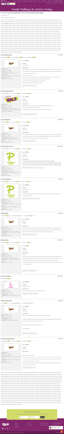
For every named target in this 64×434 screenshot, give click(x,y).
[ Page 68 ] (10, 27)
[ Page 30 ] (48, 21)
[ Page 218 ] (37, 46)
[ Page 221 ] (50, 46)
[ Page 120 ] (37, 33)
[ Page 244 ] (29, 50)
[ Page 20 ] (10, 21)
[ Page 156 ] (11, 38)
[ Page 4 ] (12, 19)
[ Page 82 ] (2, 29)
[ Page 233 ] (41, 48)
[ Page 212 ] (11, 46)
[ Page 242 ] (20, 50)
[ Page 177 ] (41, 40)
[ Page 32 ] (56, 21)
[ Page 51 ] (6, 25)
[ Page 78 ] (48, 27)
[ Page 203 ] (33, 44)
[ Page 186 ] (20, 42)
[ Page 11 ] (37, 19)
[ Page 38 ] (18, 23)
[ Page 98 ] (2, 31)
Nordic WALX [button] (32, 367)
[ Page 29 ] (45, 21)
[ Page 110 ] (53, 31)
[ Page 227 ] (16, 48)
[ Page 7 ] (22, 19)
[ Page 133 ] (33, 387)
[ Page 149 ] (41, 36)
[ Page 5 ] (15, 19)
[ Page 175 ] (33, 40)
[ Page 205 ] (41, 44)
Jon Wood (24, 223)
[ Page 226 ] (11, 48)
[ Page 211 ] (7, 46)
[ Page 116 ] (20, 33)
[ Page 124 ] (54, 33)
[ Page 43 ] (37, 23)
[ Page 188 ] (29, 42)
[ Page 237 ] (59, 48)
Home (15, 0)
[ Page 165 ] (50, 38)
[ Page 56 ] (25, 25)
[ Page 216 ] (29, 46)
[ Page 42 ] (33, 23)
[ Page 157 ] (16, 38)
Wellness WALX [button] (33, 140)
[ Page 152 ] (54, 36)
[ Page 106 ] (36, 31)
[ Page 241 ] (16, 50)
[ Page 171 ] (16, 40)
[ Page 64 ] (56, 25)
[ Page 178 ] (46, 40)
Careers (49, 0)
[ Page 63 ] (52, 25)
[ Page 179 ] (50, 40)
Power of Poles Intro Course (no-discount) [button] (37, 167)
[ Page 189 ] (33, 42)
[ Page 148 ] (37, 36)
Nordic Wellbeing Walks (56, 423)
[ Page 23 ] (22, 21)
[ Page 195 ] (59, 42)
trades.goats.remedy (8, 209)
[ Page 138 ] (54, 387)
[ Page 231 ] (33, 48)
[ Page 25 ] (29, 21)
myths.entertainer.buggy (9, 78)
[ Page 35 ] (6, 23)
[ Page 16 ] (56, 19)
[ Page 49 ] (60, 23)
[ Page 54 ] (18, 25)
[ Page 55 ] (22, 25)
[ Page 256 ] (20, 404)
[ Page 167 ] (59, 38)
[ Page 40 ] (26, 23)
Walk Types (61, 3)
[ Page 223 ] (59, 46)
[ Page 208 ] (54, 44)
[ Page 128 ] (11, 387)
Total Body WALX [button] (33, 234)
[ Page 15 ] (52, 19)
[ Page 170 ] (11, 40)
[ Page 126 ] (3, 387)
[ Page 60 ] (41, 25)
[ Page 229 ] (24, 48)
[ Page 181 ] (59, 40)
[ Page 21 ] (14, 21)
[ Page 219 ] (41, 46)
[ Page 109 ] (49, 31)
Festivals (30, 0)
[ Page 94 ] (48, 29)
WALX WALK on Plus (25, 189)
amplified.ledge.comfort (9, 235)
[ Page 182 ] (3, 42)
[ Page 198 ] (11, 44)
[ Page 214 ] (20, 46)
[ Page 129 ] (16, 387)
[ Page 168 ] (3, 40)
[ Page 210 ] (3, 46)
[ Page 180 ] (54, 40)
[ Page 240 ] (11, 50)
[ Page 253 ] (7, 404)
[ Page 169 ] (7, 40)
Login (62, 0)
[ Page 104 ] (28, 31)
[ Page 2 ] (5, 19)
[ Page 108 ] (45, 31)
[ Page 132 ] (29, 387)
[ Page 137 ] (50, 387)
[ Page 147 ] (33, 36)
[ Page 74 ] (33, 27)
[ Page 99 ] (6, 31)
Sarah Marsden (25, 101)
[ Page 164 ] (46, 38)
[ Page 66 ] (2, 27)
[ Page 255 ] (16, 404)
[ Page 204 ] (37, 44)
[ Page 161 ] (33, 38)
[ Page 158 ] (20, 38)
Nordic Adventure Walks (44, 423)
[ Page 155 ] (7, 38)
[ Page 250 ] (54, 50)
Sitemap (16, 423)
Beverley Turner (25, 156)
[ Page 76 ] (41, 27)
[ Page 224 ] (3, 48)
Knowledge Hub (25, 0)
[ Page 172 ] (20, 40)
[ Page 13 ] (44, 19)
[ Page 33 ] (60, 21)
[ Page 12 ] (40, 19)
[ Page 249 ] (50, 50)
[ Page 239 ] (7, 50)
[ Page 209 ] (59, 44)
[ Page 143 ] (16, 36)
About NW (49, 3)
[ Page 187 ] (24, 42)
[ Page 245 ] (33, 50)
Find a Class (19, 0)
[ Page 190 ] (37, 42)
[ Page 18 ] (2, 21)
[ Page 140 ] (3, 36)
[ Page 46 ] (49, 23)
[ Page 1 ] (2, 19)
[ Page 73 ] (29, 27)
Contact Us (17, 425)
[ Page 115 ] (16, 33)
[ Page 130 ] (20, 387)
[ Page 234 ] (46, 48)
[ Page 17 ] (60, 19)
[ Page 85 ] (14, 29)
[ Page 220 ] (46, 46)
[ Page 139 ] (59, 387)
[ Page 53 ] (14, 25)
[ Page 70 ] (18, 27)
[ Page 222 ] (54, 46)
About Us (29, 423)
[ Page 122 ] (46, 33)
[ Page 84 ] (10, 29)
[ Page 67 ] (6, 27)
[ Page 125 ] (59, 33)
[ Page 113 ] (7, 33)
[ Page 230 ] (29, 48)
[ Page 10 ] (33, 19)
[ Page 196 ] (3, 44)
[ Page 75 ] (37, 27)
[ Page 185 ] (16, 42)
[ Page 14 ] (48, 19)
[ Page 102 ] (19, 31)
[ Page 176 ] (37, 40)
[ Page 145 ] (24, 36)
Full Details (25, 85)
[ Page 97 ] (60, 29)
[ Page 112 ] (3, 33)
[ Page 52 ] (10, 25)
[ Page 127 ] (7, 387)
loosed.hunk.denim (8, 175)
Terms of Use (14, 432)
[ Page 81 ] (60, 27)
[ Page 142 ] (11, 36)
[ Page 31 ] (52, 21)
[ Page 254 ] (11, 404)
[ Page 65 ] (60, 25)
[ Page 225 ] (7, 48)
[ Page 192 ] (46, 42)
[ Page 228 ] (20, 48)
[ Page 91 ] (37, 29)
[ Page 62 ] (48, 25)
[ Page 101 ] (15, 31)
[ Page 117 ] (24, 33)
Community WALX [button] (33, 114)
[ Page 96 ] (56, 29)
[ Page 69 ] (14, 27)
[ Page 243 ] (24, 50)
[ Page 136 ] (46, 387)
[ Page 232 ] (37, 48)
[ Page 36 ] (10, 23)
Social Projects (44, 0)
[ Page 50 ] (2, 25)
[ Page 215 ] (24, 46)
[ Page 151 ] (50, 36)
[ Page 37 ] (14, 23)
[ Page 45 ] (45, 23)
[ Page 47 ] (53, 23)
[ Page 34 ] (2, 23)
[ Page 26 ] (33, 21)
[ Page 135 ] (41, 387)
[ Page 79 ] (52, 27)
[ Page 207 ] (50, 44)
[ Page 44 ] (41, 23)
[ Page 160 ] (29, 38)
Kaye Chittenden (25, 65)
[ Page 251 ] (59, 50)
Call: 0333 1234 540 (20, 432)
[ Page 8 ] (26, 19)
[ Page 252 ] (3, 404)
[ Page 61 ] (45, 25)
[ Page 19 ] (6, 21)
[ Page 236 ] (54, 48)
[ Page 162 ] (37, 38)
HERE (41, 12)
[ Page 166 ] (54, 38)
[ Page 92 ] (41, 29)
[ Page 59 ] (37, 25)
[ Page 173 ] (24, 40)
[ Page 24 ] (25, 21)
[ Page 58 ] (33, 25)
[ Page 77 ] (45, 27)
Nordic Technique (55, 425)
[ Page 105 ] (32, 31)
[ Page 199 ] (16, 44)
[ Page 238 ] (3, 50)
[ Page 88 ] (25, 29)
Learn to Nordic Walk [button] (34, 293)
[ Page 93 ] (45, 29)
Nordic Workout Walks (44, 425)
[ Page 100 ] (10, 31)
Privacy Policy (6, 432)
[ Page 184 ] (11, 42)
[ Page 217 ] (33, 46)
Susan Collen (24, 250)
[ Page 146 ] (29, 36)
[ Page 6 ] (19, 19)
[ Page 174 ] (29, 40)
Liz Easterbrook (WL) (26, 286)
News (39, 0)
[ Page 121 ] (41, 33)
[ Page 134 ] (37, 387)
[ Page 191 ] (41, 42)
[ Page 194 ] (54, 42)
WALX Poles (35, 0)
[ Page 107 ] (41, 31)
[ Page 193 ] (50, 42)
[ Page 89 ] (29, 29)
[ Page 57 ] (29, 25)
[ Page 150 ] (46, 36)
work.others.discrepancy (9, 262)
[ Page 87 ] (22, 29)
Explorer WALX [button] (33, 85)
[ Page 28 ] (41, 21)
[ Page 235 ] (50, 48)
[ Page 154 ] (3, 38)
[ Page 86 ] (18, 29)
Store (53, 0)
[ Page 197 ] (7, 44)
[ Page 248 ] (46, 50)
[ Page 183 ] (7, 42)
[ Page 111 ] (58, 31)
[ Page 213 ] (16, 46)
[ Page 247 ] (41, 50)
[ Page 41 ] (30, 23)
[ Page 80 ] (56, 27)
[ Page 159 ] (24, 38)
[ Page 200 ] (20, 44)
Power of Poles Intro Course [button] (35, 198)
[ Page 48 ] (56, 23)
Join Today (57, 0)
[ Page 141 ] (7, 36)
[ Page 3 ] (9, 19)
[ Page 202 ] (29, 44)
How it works (54, 3)
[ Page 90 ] (33, 29)
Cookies (10, 432)
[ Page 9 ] (29, 19)
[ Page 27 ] (37, 21)
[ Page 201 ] (24, 44)
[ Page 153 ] (59, 36)
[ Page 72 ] (25, 27)
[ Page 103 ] (23, 31)
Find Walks (17, 426)
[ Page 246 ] (37, 50)
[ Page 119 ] (33, 33)
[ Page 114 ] (11, 33)
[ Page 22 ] (18, 21)
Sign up (42, 417)
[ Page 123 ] (50, 33)
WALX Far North (25, 129)
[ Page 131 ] (24, 387)
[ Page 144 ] (20, 36)
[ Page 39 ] (22, 23)
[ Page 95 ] (52, 29)
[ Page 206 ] (46, 44)
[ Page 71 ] (22, 27)
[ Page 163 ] (41, 38)
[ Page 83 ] (6, 29)
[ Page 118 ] (29, 33)
